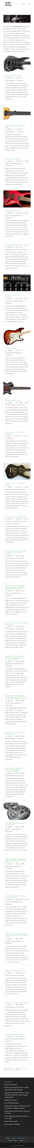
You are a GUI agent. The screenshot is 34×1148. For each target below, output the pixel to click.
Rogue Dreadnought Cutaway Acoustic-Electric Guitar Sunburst (15, 552)
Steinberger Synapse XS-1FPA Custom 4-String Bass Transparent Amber (15, 769)
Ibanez (13, 405)
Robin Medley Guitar (11, 1121)
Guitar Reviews (10, 80)
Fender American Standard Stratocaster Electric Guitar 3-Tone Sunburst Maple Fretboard (16, 697)
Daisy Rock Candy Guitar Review (16, 1003)
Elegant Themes (19, 1145)
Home (8, 1138)
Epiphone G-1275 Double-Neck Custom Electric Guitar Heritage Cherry (16, 935)
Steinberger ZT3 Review (13, 76)
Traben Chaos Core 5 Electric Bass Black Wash (15, 896)
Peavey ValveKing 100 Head (15, 1034)
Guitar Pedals (17, 521)
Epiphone (8, 664)
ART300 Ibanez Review (13, 400)
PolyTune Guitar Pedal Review (15, 517)
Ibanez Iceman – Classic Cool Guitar (15, 484)
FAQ (14, 1138)
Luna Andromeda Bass (13, 159)
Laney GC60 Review (11, 1085)
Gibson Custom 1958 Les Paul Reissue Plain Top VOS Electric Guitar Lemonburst (16, 860)
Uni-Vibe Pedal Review (12, 1103)
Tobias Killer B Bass (11, 1100)
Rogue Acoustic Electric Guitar (16, 971)
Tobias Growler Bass (12, 211)
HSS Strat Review (11, 348)
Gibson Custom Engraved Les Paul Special (15, 824)
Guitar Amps (9, 1039)
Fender (7, 353)
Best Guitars (22, 1138)
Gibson (7, 593)
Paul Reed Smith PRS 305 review (16, 245)
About (22, 1140)
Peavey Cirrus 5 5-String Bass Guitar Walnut (15, 733)
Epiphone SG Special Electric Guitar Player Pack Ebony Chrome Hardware (15, 657)
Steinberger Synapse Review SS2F (15, 126)
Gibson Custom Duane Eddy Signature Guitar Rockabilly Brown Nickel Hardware (15, 587)
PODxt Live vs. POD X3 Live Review (14, 295)
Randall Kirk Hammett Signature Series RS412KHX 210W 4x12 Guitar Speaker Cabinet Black (17, 1095)
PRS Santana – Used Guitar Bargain (14, 433)
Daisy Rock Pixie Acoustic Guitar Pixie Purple (16, 623)
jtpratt (10, 78)
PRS (16, 249)
